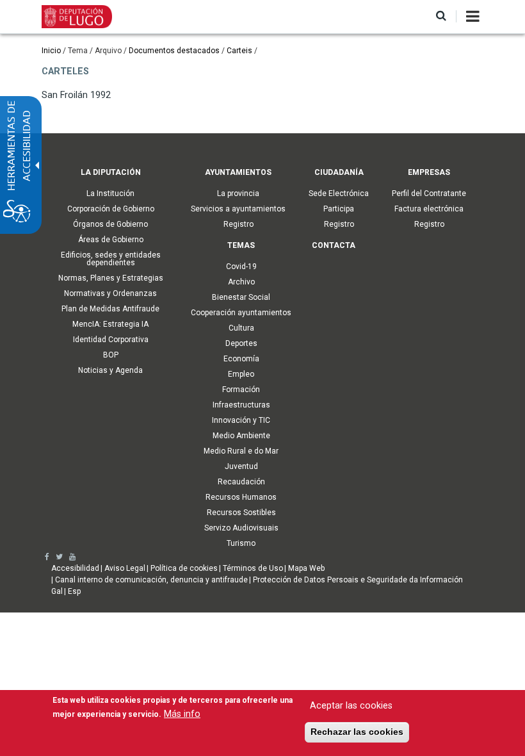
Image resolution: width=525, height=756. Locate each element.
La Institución (110, 193)
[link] (47, 557)
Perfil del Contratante (429, 193)
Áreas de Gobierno (110, 239)
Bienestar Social (241, 297)
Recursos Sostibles (241, 512)
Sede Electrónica (339, 193)
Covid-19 (241, 266)
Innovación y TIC (241, 420)
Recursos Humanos (241, 497)
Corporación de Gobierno (110, 208)
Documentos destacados (174, 50)
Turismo (241, 543)
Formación (241, 389)
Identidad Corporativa (111, 339)
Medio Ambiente (241, 435)
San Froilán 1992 (76, 95)
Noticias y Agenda (110, 370)
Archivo (241, 281)
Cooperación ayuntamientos (241, 312)
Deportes (241, 343)
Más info (182, 714)
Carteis (239, 50)
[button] (441, 16)
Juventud (241, 466)
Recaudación (241, 481)
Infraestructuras (241, 404)
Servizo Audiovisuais (241, 527)
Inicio (51, 50)
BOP (110, 354)
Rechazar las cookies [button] (357, 732)
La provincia (238, 193)
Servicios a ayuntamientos (238, 208)
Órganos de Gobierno (110, 224)
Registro (238, 224)
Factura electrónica (429, 208)
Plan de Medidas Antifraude (110, 308)
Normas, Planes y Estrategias (110, 278)
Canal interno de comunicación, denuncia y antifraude (151, 579)
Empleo (241, 374)
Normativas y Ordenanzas (110, 293)
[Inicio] (77, 16)
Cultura (241, 328)
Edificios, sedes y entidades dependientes (111, 259)
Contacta (333, 245)
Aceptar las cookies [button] (351, 705)
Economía (241, 358)
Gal (57, 591)
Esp (74, 591)
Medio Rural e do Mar (241, 451)
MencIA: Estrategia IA (110, 324)
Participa (338, 208)
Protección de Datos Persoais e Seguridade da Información (358, 579)
